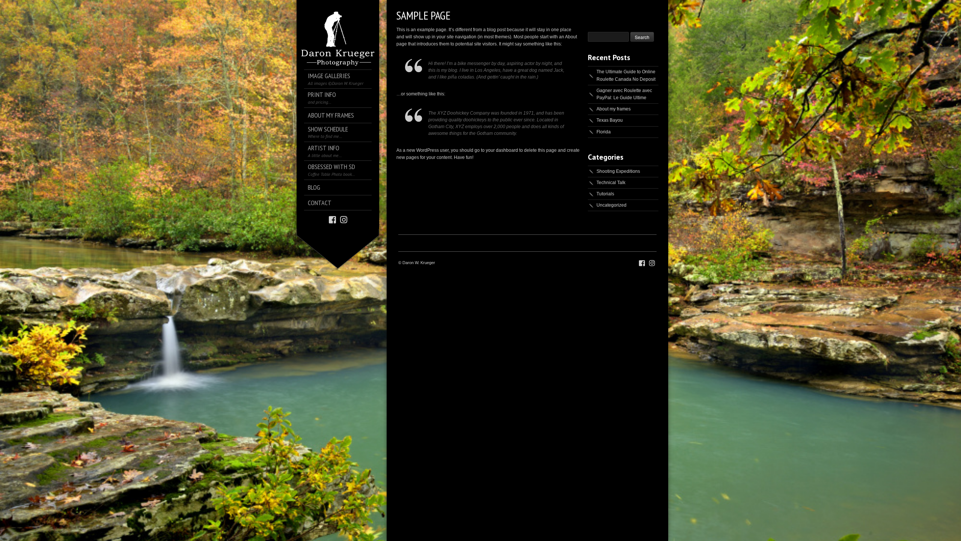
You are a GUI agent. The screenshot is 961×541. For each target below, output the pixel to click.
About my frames (613, 109)
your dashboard (502, 150)
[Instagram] (344, 219)
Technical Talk (610, 182)
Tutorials (605, 193)
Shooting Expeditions (618, 171)
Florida (603, 131)
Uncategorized (611, 205)
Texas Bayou (609, 120)
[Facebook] (332, 219)
